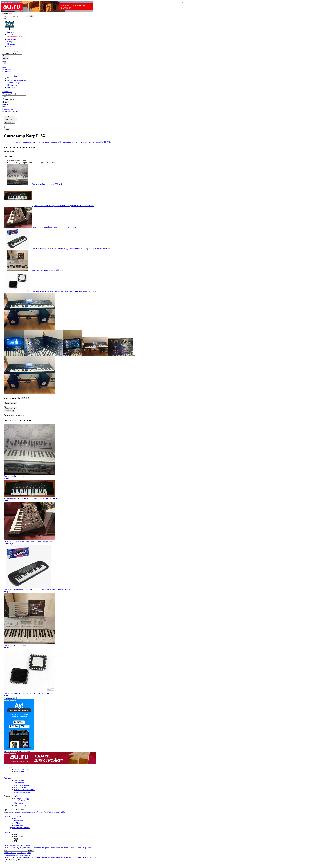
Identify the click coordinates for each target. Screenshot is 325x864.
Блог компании (20, 771)
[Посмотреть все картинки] (134, 355)
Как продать (19, 783)
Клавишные (89, 142)
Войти (5, 104)
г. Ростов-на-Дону (11, 142)
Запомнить (9, 99)
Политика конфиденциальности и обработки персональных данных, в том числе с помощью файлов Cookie (51, 848)
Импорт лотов (20, 787)
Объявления (19, 801)
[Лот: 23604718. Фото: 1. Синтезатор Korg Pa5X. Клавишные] (29, 329)
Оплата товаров (11, 832)
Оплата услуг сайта (12, 816)
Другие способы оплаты (19, 828)
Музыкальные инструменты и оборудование (39, 142)
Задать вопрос (10, 403)
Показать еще (10, 698)
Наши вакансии (21, 769)
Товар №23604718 (102, 142)
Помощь (7, 778)
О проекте (8, 767)
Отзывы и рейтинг (22, 792)
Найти (5, 56)
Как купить (19, 780)
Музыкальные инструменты (71, 142)
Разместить (7, 69)
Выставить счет (21, 805)
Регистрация (7, 109)
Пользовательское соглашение (17, 845)
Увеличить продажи (22, 785)
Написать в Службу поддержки (17, 853)
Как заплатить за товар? (24, 789)
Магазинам (19, 803)
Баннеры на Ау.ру (21, 798)
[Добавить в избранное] (5, 406)
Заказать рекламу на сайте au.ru (17, 751)
